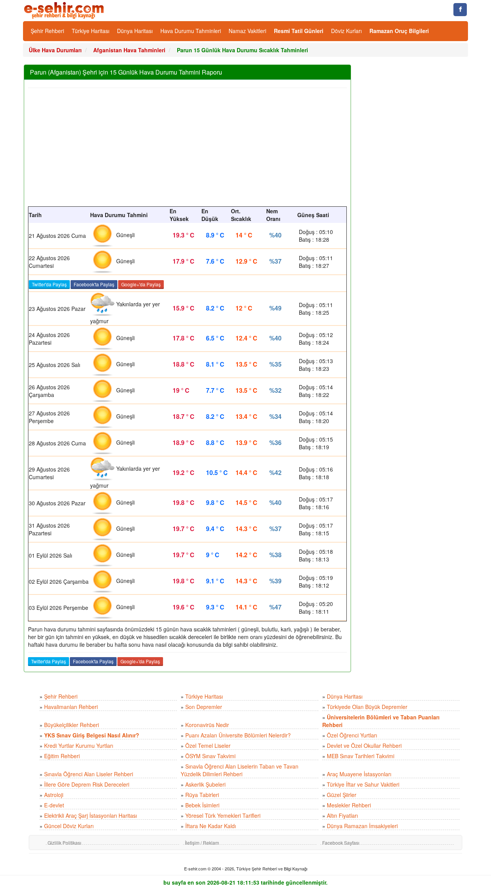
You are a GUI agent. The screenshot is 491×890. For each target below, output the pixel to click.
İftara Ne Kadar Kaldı (210, 826)
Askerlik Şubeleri (205, 784)
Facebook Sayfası (340, 842)
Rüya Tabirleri (202, 795)
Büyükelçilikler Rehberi (71, 725)
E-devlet (54, 805)
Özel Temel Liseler (208, 745)
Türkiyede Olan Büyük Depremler (367, 707)
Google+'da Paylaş (141, 284)
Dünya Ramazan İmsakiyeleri (362, 826)
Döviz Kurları (346, 31)
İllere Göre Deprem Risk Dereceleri (86, 784)
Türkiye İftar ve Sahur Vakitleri (363, 784)
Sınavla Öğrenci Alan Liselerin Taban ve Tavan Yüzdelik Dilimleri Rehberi (239, 770)
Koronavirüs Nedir (207, 725)
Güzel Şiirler (341, 795)
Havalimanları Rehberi (71, 707)
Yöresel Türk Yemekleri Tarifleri (222, 815)
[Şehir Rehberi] (64, 9)
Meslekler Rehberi (349, 805)
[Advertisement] (187, 145)
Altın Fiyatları (342, 815)
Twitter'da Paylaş (49, 284)
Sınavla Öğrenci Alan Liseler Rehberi (88, 774)
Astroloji (53, 795)
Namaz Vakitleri (247, 31)
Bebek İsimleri (202, 805)
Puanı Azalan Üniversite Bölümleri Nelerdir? (238, 735)
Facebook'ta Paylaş (94, 284)
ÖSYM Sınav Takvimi (210, 756)
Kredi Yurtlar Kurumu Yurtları (78, 745)
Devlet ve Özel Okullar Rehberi (364, 745)
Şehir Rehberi (47, 31)
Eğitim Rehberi (62, 756)
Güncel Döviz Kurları (69, 826)
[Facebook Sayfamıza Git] (460, 9)
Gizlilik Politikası (64, 842)
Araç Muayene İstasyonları (359, 774)
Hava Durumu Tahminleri (190, 31)
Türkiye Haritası (90, 31)
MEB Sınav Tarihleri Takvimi (360, 756)
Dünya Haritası (135, 31)
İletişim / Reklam (202, 842)
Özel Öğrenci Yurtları (352, 735)
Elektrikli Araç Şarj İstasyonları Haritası (90, 815)
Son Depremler (203, 707)
